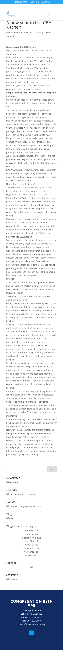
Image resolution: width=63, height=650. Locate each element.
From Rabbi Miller (31, 548)
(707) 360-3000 (21, 2)
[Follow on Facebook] (31, 633)
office (26, 624)
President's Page (31, 551)
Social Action (31, 534)
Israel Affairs (31, 555)
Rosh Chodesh (31, 541)
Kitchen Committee (18, 32)
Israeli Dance (31, 544)
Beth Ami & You (31, 530)
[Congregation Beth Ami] (31, 567)
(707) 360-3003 (34, 620)
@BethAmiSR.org (37, 624)
